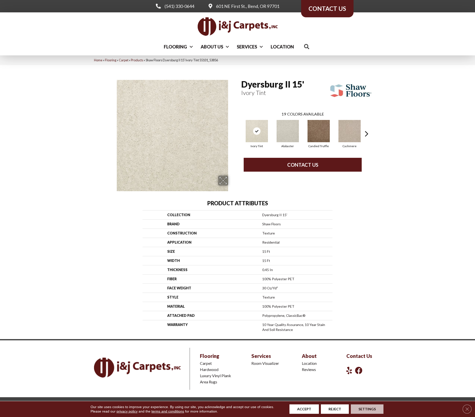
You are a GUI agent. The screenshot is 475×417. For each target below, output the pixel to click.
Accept (304, 409)
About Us (212, 46)
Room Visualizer (265, 363)
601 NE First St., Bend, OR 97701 (247, 6)
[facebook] (358, 370)
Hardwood (209, 369)
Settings (367, 409)
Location (282, 46)
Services (247, 46)
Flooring (175, 46)
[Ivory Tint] (256, 131)
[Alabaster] (287, 131)
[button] (191, 46)
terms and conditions (167, 411)
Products (137, 60)
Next (366, 126)
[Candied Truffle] (318, 131)
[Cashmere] (349, 131)
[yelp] (349, 370)
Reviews (309, 369)
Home (98, 60)
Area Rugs (208, 381)
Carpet (123, 60)
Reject (335, 409)
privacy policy (127, 411)
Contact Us (302, 165)
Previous (238, 126)
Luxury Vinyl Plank (215, 375)
